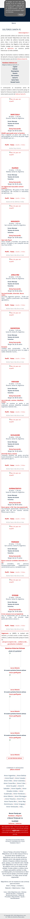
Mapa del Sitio (16, 896)
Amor (8, 886)
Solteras (18, 823)
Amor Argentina (9, 775)
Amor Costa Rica (9, 783)
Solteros (11, 823)
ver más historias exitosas (15, 758)
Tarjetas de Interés (13, 123)
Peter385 (15, 595)
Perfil (7, 145)
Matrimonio (16, 888)
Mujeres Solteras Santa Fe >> (10, 65)
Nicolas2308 (15, 435)
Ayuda (22, 896)
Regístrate (16, 830)
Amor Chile (8, 781)
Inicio (5, 892)
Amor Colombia (19, 781)
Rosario (15, 73)
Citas (23, 888)
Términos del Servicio (11, 895)
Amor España (16, 788)
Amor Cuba (21, 783)
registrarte (10, 48)
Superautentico (15, 488)
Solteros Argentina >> (24, 32)
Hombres (11, 816)
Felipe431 (15, 168)
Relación (8, 888)
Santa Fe (15, 78)
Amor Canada (20, 778)
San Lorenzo (15, 75)
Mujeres (19, 816)
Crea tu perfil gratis (15, 672)
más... (22, 807)
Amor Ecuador (11, 786)
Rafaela (15, 69)
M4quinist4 (15, 221)
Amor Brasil (9, 778)
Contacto (20, 886)
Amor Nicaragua (20, 796)
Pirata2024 (15, 542)
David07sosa (15, 328)
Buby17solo (15, 114)
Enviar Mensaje (12, 121)
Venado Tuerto (15, 82)
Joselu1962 (15, 275)
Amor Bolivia (21, 775)
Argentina (21, 118)
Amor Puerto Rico (10, 801)
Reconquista (15, 71)
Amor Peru (21, 799)
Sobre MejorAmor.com (14, 892)
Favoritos (10, 125)
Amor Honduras (19, 794)
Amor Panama (10, 799)
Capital (15, 67)
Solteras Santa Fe (22, 59)
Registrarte (5, 633)
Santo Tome (15, 80)
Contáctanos (20, 893)
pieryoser (15, 382)
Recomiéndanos (15, 898)
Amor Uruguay (19, 804)
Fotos (12, 145)
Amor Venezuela (12, 807)
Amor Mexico (8, 796)
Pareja (13, 886)
